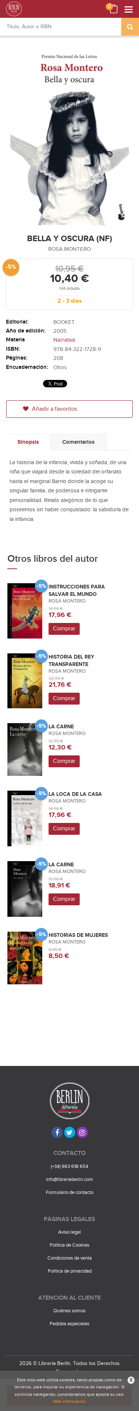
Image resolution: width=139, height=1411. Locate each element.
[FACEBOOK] (57, 1132)
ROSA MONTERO (69, 249)
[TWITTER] (69, 1132)
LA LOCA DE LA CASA (75, 794)
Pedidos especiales (69, 1324)
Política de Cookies (69, 1245)
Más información (69, 1401)
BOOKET (64, 322)
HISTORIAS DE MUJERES (78, 935)
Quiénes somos (69, 1311)
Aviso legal (69, 1232)
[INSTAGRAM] (82, 1132)
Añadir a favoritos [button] (53, 409)
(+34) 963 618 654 (69, 1166)
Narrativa (64, 340)
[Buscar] (130, 27)
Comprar (64, 628)
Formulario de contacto (69, 1192)
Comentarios (78, 442)
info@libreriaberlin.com (69, 1179)
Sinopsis (28, 442)
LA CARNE (61, 726)
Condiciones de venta (69, 1258)
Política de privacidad (70, 1271)
